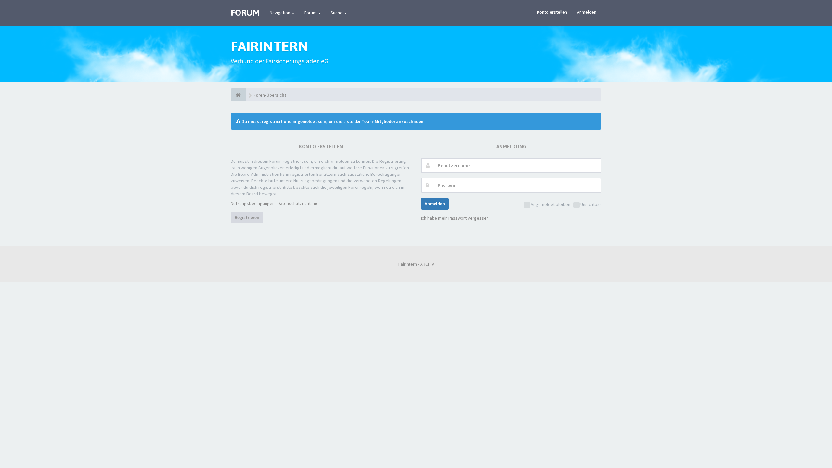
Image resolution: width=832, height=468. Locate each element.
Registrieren (247, 217)
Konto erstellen (552, 12)
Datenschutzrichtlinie (298, 203)
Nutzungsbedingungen (253, 203)
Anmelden (586, 12)
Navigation (280, 13)
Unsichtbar (590, 204)
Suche (337, 13)
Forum (311, 13)
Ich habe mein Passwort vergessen (455, 218)
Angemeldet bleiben (550, 204)
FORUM (245, 13)
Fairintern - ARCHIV (416, 264)
